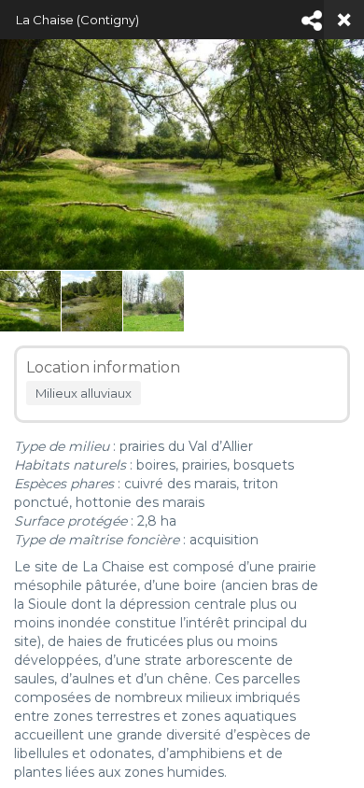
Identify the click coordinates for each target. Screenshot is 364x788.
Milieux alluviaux (83, 393)
